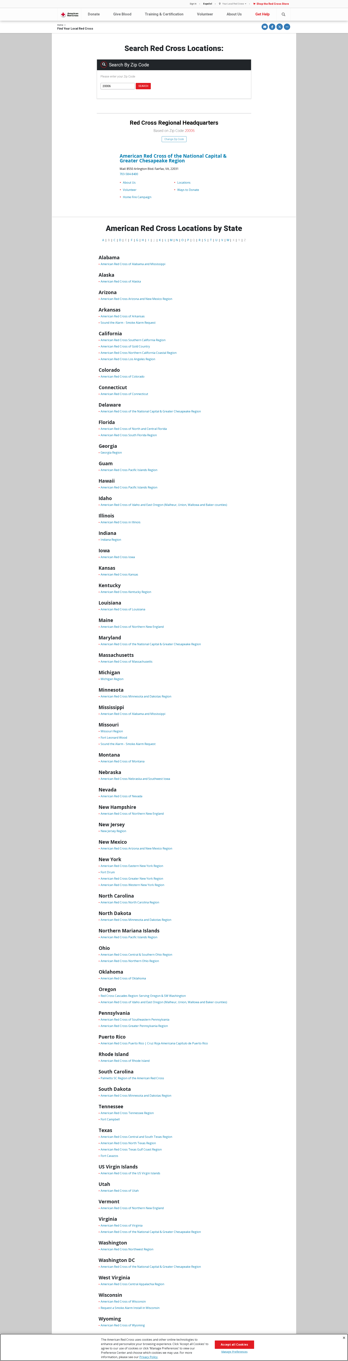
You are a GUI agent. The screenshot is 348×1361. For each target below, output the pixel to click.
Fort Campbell (110, 1119)
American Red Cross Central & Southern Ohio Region (136, 955)
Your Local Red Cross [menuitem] (233, 4)
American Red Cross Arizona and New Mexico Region (136, 299)
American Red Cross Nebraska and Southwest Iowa (135, 779)
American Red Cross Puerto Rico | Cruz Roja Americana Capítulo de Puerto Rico (154, 1043)
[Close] (344, 1338)
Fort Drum (108, 872)
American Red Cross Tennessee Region (127, 1113)
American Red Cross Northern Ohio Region (130, 961)
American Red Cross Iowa (118, 557)
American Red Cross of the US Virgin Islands (130, 1173)
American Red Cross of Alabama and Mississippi (133, 264)
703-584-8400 (129, 174)
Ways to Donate (188, 190)
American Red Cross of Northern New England (132, 627)
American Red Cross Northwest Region (127, 1249)
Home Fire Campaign (137, 197)
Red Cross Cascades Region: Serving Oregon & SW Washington (143, 996)
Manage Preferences (234, 1351)
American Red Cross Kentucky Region (126, 592)
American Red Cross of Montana (122, 761)
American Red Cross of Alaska (121, 281)
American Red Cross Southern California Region (133, 340)
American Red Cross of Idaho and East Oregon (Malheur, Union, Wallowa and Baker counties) (164, 505)
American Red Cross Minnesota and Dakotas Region (136, 696)
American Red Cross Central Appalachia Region (132, 1284)
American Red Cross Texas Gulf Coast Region (131, 1149)
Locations (183, 183)
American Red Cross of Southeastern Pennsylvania (135, 1020)
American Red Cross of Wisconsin (123, 1301)
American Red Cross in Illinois (120, 522)
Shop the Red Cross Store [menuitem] (272, 4)
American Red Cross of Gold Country (125, 346)
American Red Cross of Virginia (121, 1225)
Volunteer (205, 14)
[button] (283, 14)
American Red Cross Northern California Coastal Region (139, 353)
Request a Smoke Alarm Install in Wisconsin (130, 1308)
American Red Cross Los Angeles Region (128, 359)
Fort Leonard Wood (114, 738)
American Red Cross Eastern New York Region (132, 866)
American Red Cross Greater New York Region (132, 879)
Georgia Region (111, 453)
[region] (174, 1347)
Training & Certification (164, 14)
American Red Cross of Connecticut (124, 394)
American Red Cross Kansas (119, 574)
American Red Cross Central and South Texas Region (136, 1137)
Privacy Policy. (148, 1357)
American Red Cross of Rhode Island (125, 1061)
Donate (94, 14)
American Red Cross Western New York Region (132, 885)
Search (143, 86)
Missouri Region (112, 731)
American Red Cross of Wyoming (123, 1325)
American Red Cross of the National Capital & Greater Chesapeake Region (173, 158)
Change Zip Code (174, 139)
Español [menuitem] (207, 4)
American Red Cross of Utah (120, 1191)
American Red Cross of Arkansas (123, 316)
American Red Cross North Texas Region (128, 1143)
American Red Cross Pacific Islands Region (129, 470)
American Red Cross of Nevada (121, 796)
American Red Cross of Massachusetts (126, 662)
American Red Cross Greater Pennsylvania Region (134, 1026)
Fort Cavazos (109, 1156)
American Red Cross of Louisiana (123, 609)
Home (60, 25)
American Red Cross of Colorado (122, 376)
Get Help (262, 14)
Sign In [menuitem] (193, 4)
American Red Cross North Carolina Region (130, 902)
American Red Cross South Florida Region (129, 435)
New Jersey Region (113, 831)
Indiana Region (111, 540)
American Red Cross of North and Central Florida (134, 429)
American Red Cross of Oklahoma (123, 978)
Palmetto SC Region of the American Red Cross (132, 1078)
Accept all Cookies (234, 1344)
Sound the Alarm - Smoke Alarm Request (128, 323)
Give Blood (122, 14)
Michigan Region (112, 679)
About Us (234, 14)
